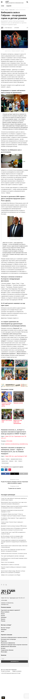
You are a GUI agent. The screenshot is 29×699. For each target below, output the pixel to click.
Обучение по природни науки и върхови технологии (14, 644)
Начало (2, 9)
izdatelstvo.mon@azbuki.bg (12, 444)
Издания (8, 5)
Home (2, 5)
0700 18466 (9, 441)
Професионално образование (8, 646)
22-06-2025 (16, 27)
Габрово (7, 459)
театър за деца (5, 463)
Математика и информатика (8, 642)
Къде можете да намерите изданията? (10, 610)
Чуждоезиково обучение (7, 650)
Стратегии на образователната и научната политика (14, 637)
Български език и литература (8, 639)
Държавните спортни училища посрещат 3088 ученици (14, 526)
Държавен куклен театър (16, 459)
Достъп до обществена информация (9, 669)
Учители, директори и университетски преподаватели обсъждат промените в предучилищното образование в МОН (14, 542)
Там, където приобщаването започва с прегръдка (12, 555)
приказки (11, 461)
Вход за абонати (5, 611)
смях (16, 461)
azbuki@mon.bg (23, 444)
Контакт (3, 615)
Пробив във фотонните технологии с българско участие (14, 553)
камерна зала (5, 461)
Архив (2, 631)
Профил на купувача (16, 671)
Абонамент (3, 617)
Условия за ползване (5, 671)
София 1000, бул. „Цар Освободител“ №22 (16, 456)
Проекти (3, 619)
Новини (6, 9)
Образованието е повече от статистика (10, 564)
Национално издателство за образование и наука (14, 2)
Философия (4, 651)
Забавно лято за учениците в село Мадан (10, 574)
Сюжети (20, 461)
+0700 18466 (4, 600)
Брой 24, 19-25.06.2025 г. (21, 9)
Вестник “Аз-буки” (5, 627)
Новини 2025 (12, 9)
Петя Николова (8, 27)
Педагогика (4, 641)
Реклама (3, 620)
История (3, 648)
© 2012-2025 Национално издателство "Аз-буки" (10, 673)
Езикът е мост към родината (7, 562)
